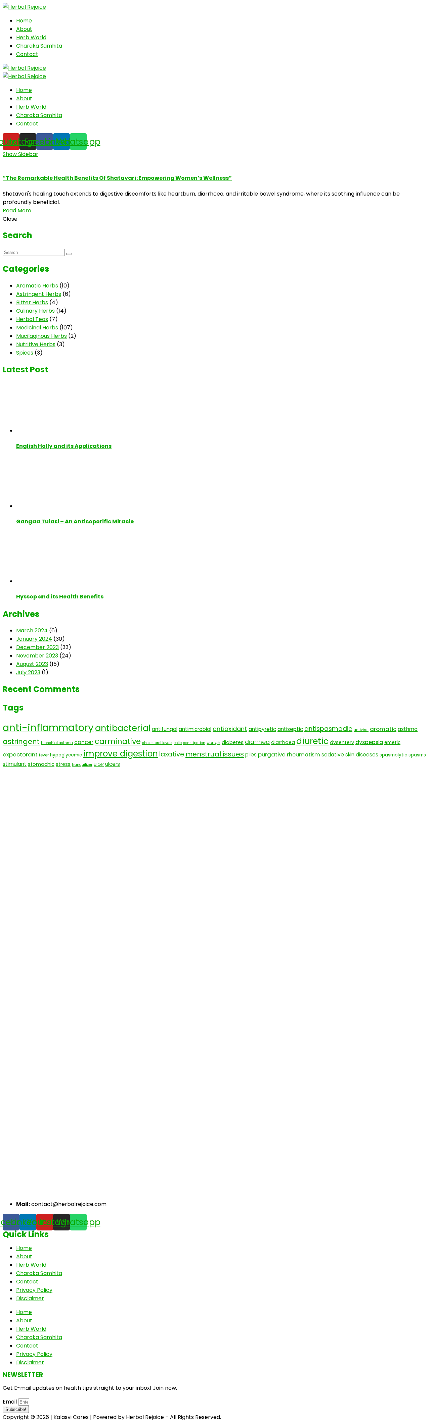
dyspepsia (369, 742)
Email (10, 1402)
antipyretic (262, 729)
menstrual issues (214, 754)
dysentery (342, 742)
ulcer (99, 764)
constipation (194, 742)
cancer (83, 742)
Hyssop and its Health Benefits (59, 596)
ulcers (112, 764)
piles (251, 754)
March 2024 (32, 630)
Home (24, 20)
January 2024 (34, 639)
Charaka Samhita (39, 46)
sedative (332, 754)
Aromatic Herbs (37, 285)
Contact (27, 54)
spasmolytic (393, 755)
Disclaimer (30, 1298)
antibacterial (122, 728)
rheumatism (303, 754)
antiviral (361, 729)
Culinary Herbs (35, 311)
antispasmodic (328, 728)
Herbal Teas (32, 319)
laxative (171, 754)
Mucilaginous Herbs (41, 336)
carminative (118, 741)
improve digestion (120, 753)
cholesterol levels (157, 742)
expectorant (20, 754)
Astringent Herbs (38, 294)
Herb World (31, 37)
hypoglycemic (66, 755)
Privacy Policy (34, 1290)
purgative (272, 754)
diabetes (233, 742)
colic (178, 742)
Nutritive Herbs (35, 344)
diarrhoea (283, 742)
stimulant (15, 764)
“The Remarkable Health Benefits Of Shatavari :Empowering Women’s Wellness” (117, 178)
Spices (24, 353)
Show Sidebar (20, 154)
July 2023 (28, 672)
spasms (417, 755)
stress (63, 764)
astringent (21, 741)
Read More (17, 210)
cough (213, 742)
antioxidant (230, 729)
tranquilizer (82, 764)
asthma (408, 729)
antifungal (164, 729)
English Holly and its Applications (64, 446)
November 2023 (37, 656)
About (24, 29)
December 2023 (37, 647)
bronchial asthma (57, 742)
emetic (392, 742)
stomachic (41, 764)
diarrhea (257, 742)
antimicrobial (195, 729)
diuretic (312, 741)
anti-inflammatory (48, 727)
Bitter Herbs (32, 302)
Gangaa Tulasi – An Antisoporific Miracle (75, 521)
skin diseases (361, 754)
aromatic (383, 729)
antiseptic (290, 729)
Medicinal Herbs (37, 327)
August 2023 (32, 664)
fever (44, 755)
